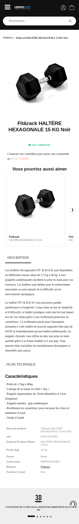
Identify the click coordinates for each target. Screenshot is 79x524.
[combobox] (35, 21)
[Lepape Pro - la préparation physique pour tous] (22, 7)
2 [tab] (37, 516)
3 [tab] (41, 516)
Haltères (8, 37)
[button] (7, 7)
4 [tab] (44, 516)
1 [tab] (31, 516)
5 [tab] (47, 516)
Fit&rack (45, 466)
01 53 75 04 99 (19, 158)
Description (18, 257)
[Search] (70, 21)
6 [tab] (50, 516)
